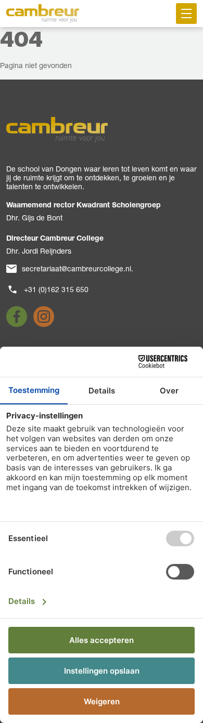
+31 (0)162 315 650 (56, 289)
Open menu (186, 13)
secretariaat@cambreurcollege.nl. (77, 268)
